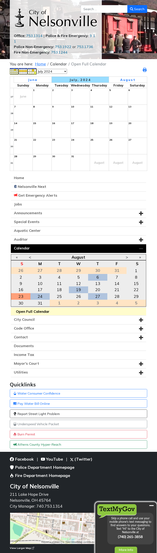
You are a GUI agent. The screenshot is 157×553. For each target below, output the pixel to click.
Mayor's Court (26, 363)
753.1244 (59, 52)
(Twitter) (82, 459)
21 (116, 289)
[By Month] (14, 71)
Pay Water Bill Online (33, 404)
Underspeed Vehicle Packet (38, 424)
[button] (141, 213)
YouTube (54, 459)
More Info (126, 550)
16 (20, 289)
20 (97, 289)
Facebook (24, 459)
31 (40, 303)
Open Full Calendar (32, 311)
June (33, 80)
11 (59, 283)
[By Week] (23, 71)
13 (97, 283)
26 (78, 296)
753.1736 (85, 46)
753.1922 (63, 46)
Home (19, 177)
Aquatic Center (27, 230)
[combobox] (104, 9)
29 (136, 296)
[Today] (32, 71)
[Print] (145, 69)
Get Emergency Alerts (37, 195)
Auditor (21, 239)
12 (78, 283)
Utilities (21, 372)
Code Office (24, 328)
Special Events (26, 221)
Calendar (22, 248)
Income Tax (24, 354)
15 (136, 283)
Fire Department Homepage (42, 475)
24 (40, 296)
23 (20, 296)
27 (97, 296)
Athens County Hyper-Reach (39, 444)
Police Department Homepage (44, 467)
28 (116, 296)
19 (78, 289)
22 (136, 289)
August (78, 257)
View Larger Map (21, 548)
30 (20, 303)
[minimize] (151, 505)
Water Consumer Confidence (38, 393)
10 (40, 283)
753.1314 (34, 35)
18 (59, 289)
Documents (24, 345)
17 (40, 289)
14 (116, 283)
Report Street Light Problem (38, 414)
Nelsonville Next (32, 186)
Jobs (18, 204)
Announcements (28, 213)
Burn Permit (26, 434)
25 (59, 296)
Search (139, 9)
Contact (21, 337)
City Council (24, 319)
